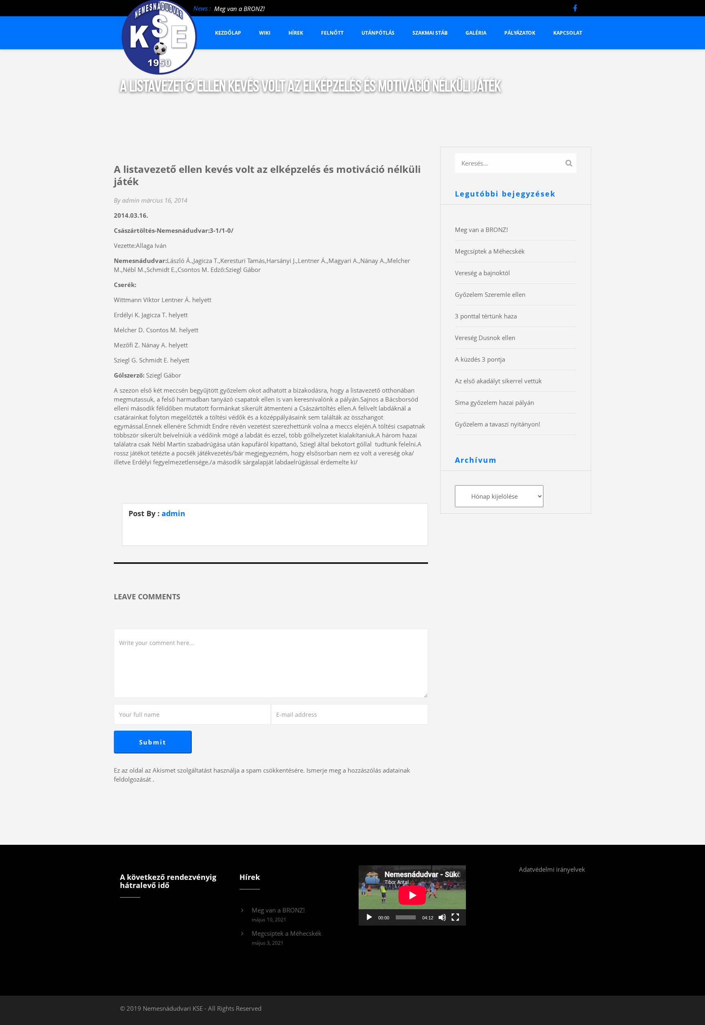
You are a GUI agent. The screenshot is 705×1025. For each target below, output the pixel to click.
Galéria (476, 32)
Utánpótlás (378, 32)
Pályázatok (519, 32)
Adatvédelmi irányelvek (552, 869)
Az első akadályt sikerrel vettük (498, 381)
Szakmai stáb (430, 32)
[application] (412, 895)
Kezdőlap (228, 32)
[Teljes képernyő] (455, 917)
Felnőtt (332, 32)
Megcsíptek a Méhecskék (490, 251)
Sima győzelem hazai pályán (494, 402)
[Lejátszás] (369, 917)
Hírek (295, 32)
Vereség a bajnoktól (482, 273)
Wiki (264, 32)
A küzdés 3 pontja (480, 359)
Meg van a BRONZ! (239, 8)
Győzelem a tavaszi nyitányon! (497, 424)
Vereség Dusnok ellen (485, 338)
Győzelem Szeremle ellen (490, 294)
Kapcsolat (567, 32)
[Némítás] (442, 917)
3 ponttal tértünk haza (486, 316)
